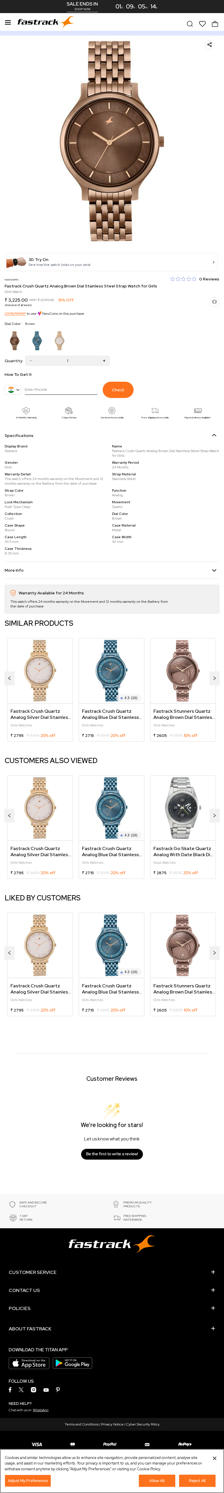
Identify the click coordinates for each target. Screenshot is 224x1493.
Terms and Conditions (82, 1424)
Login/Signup (15, 313)
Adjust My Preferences (28, 1480)
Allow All (156, 1480)
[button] (112, 262)
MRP (32, 300)
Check (118, 389)
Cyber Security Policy (143, 1424)
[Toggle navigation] (8, 21)
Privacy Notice (112, 1424)
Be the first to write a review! (112, 1153)
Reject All (197, 1480)
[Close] (214, 1458)
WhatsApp (40, 1410)
